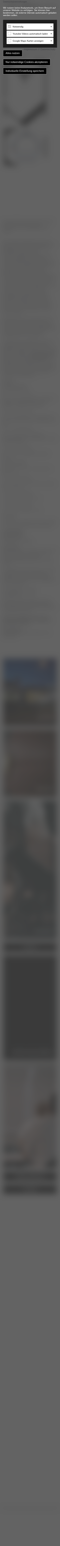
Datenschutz (48, 49)
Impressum (30, 49)
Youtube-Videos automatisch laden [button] (30, 33)
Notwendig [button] (18, 26)
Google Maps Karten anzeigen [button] (28, 41)
